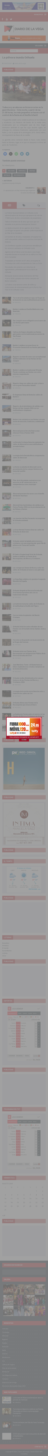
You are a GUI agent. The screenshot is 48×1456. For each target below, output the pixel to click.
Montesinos (6, 1357)
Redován (5, 1347)
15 (36, 1198)
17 (5, 1202)
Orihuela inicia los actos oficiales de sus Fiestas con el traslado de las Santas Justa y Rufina (29, 629)
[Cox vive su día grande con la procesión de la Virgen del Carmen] (6, 642)
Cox (3, 1361)
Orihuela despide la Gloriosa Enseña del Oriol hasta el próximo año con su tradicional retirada (27, 593)
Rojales (4, 1343)
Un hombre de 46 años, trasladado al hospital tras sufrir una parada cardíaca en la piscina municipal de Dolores (24, 239)
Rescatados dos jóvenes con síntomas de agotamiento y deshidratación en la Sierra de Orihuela (21, 269)
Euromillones (7, 951)
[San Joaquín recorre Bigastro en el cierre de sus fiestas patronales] (6, 323)
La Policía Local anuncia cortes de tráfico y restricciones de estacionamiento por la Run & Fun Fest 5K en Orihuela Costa (23, 287)
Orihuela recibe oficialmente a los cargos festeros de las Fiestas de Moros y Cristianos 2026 (28, 680)
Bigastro (5, 1339)
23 (43, 1202)
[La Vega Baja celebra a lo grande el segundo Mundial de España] (6, 581)
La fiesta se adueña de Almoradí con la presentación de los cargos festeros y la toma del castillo (28, 469)
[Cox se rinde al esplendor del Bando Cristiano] (6, 617)
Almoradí (5, 1336)
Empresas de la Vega (9, 1382)
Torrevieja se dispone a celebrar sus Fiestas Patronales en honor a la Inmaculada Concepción (28, 1411)
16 (43, 1198)
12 (18, 1198)
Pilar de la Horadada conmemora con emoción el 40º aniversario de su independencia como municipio (27, 482)
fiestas (32, 171)
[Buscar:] (24, 51)
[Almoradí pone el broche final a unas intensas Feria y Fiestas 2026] (6, 433)
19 (18, 1202)
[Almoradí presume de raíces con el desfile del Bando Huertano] (6, 496)
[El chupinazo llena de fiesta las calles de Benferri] (6, 397)
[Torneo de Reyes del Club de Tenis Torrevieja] (6, 1424)
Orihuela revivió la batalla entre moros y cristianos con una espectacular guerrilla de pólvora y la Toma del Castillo (29, 543)
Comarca (5, 1379)
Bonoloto (5, 943)
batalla (7, 175)
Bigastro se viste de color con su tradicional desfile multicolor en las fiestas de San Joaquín (29, 359)
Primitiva (5, 945)
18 (12, 1202)
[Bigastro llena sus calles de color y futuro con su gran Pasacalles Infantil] (6, 385)
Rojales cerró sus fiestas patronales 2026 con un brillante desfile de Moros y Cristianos (28, 728)
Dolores (5, 1354)
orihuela (22, 171)
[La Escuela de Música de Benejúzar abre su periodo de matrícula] (6, 1400)
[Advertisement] (24, 917)
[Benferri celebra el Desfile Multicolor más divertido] (6, 311)
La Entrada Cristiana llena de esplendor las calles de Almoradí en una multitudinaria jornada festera (29, 444)
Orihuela (5, 1329)
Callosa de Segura (8, 1365)
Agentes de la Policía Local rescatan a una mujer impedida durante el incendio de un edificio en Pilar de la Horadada (23, 254)
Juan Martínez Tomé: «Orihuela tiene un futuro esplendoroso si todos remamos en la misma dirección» (28, 667)
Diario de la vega (20, 63)
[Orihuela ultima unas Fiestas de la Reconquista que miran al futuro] (6, 705)
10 (5, 1198)
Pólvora (11, 171)
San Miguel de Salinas (9, 1375)
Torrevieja (5, 1332)
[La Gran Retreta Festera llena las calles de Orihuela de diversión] (6, 532)
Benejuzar (5, 1372)
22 (36, 1202)
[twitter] (11, 19)
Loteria (4, 953)
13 (24, 1198)
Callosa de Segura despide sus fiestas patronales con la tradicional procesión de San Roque (28, 334)
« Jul (3, 1215)
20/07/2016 (7, 63)
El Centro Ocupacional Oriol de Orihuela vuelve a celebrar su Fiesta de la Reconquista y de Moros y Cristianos (27, 556)
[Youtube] (7, 19)
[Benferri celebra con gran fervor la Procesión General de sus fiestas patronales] (6, 347)
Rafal (4, 1350)
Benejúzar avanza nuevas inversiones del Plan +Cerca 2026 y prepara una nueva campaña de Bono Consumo (22, 278)
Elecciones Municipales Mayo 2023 (13, 1386)
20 (24, 1202)
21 (30, 1202)
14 (30, 1198)
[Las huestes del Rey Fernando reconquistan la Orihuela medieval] (6, 520)
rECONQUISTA (19, 175)
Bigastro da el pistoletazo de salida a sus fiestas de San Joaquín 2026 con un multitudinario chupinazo (28, 408)
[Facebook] (2, 19)
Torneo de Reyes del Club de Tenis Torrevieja (28, 1422)
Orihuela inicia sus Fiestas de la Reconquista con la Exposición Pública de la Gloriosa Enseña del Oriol (29, 653)
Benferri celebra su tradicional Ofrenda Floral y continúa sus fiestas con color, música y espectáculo (27, 372)
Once (4, 956)
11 (12, 1198)
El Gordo (5, 948)
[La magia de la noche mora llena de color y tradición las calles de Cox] (6, 693)
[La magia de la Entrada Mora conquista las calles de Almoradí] (6, 458)
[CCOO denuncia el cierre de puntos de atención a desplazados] (6, 1436)
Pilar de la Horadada (9, 1368)
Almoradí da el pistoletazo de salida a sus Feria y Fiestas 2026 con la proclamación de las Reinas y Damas (29, 507)
